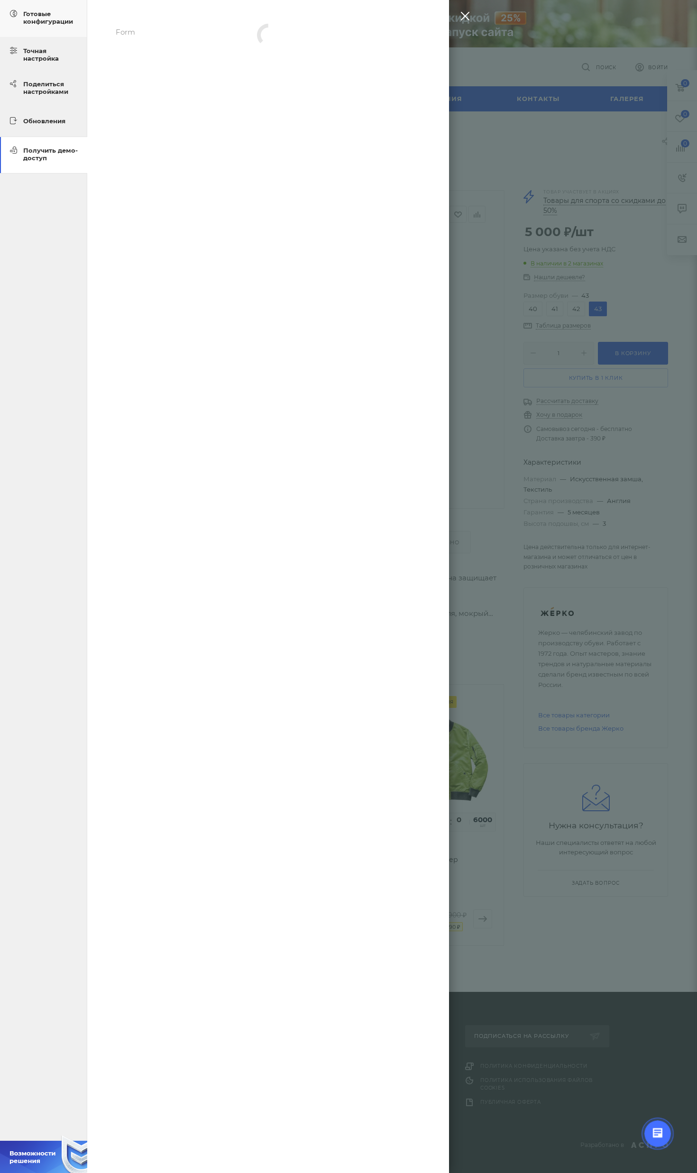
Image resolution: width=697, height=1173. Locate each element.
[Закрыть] (462, 18)
